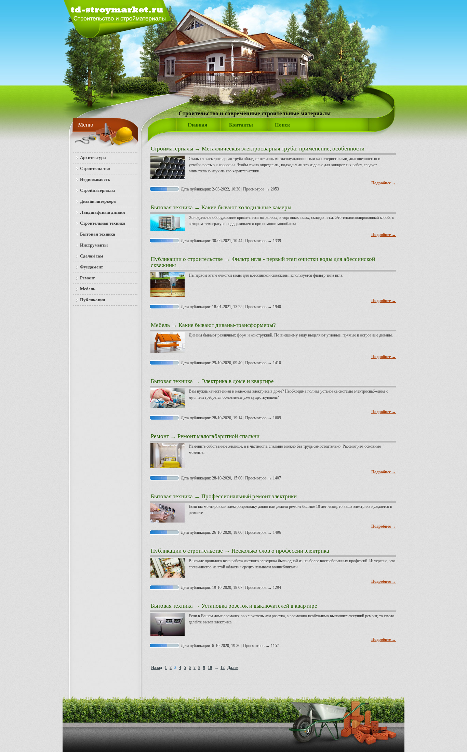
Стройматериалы (172, 148)
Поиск (282, 125)
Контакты (241, 125)
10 (210, 667)
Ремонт (160, 436)
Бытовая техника (172, 207)
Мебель (160, 325)
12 (223, 667)
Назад (156, 667)
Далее (232, 667)
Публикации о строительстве (187, 259)
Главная (197, 125)
